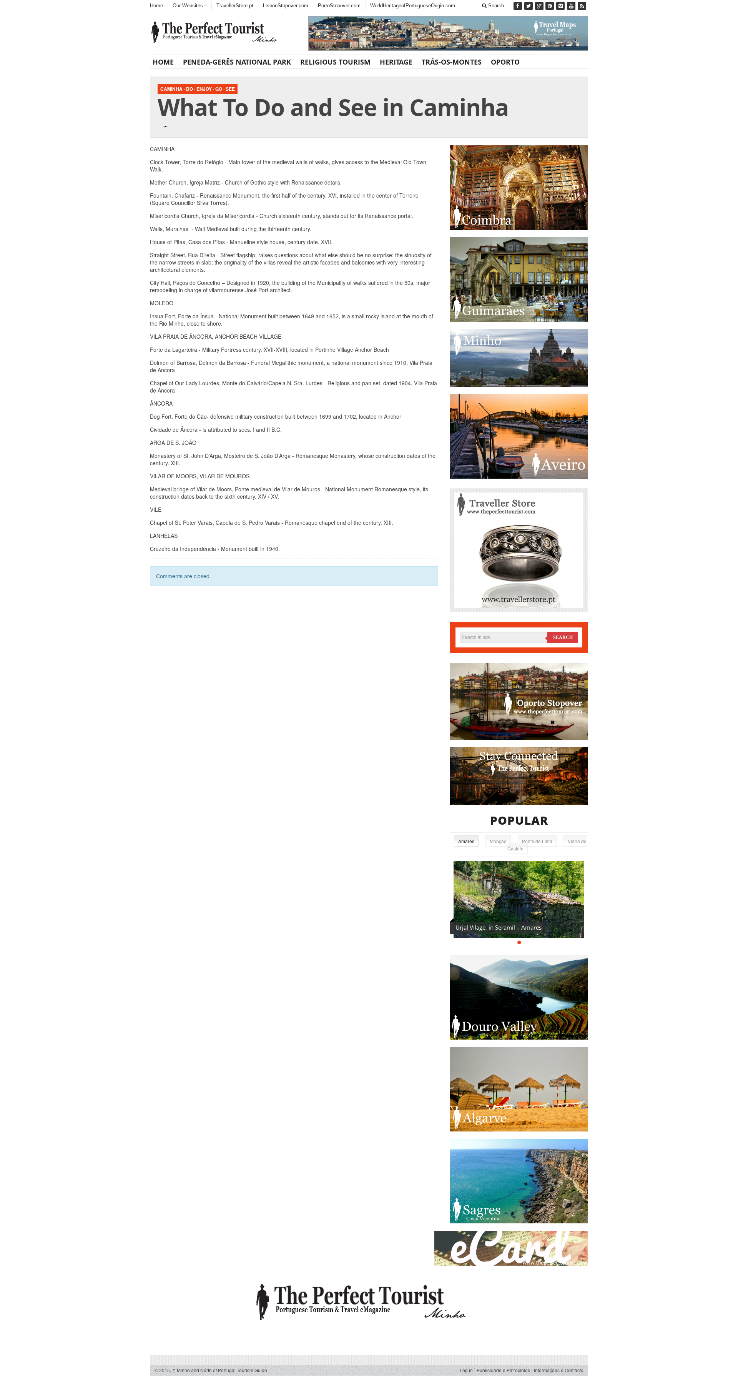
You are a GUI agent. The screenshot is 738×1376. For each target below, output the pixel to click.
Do (189, 88)
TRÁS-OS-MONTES (452, 62)
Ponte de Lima (537, 841)
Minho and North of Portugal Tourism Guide (219, 1370)
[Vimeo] (561, 6)
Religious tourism (335, 62)
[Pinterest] (550, 6)
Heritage (396, 62)
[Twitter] (529, 6)
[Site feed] (582, 6)
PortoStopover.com (339, 5)
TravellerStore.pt (234, 5)
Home (156, 5)
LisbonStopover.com (285, 5)
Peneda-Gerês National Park (237, 62)
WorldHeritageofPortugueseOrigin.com (412, 5)
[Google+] (540, 6)
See (230, 88)
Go (218, 88)
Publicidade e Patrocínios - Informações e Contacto (530, 1370)
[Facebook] (518, 6)
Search (495, 5)
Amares (466, 841)
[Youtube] (572, 6)
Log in (466, 1370)
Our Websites (188, 5)
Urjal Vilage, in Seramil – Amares (498, 927)
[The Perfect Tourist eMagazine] (369, 1301)
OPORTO (505, 62)
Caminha (171, 88)
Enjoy (204, 88)
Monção (498, 841)
